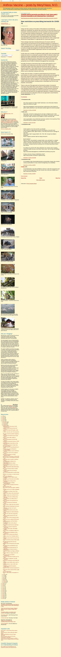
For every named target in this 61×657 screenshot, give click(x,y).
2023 (3, 418)
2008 (3, 597)
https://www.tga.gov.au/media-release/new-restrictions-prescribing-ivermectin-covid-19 (39, 18)
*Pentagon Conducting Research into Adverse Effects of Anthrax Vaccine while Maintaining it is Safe (10, 605)
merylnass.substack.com (5, 24)
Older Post (58, 178)
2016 (3, 588)
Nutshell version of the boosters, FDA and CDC (11, 456)
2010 (3, 595)
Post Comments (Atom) (32, 183)
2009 (3, 596)
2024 (3, 417)
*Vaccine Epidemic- (5, 623)
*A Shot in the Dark (4, 617)
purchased (13, 407)
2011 (3, 593)
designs (10, 405)
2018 (3, 585)
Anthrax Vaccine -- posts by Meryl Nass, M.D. (30, 5)
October (4, 424)
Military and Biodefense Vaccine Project (8, 634)
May (4, 577)
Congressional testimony (8, 122)
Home (40, 178)
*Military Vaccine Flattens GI (6, 620)
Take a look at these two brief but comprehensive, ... (8, 555)
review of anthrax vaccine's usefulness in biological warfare (9, 121)
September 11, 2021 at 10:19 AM (29, 157)
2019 (3, 584)
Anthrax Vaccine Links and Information (8, 636)
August (4, 574)
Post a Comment (24, 176)
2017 (3, 586)
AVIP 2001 (3, 635)
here (4, 133)
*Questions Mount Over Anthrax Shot (8, 621)
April (4, 578)
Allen (23, 166)
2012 (3, 592)
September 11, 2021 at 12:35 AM (29, 110)
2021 (3, 420)
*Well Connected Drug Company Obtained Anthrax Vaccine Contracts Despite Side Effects (9, 609)
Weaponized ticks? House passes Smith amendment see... (10, 427)
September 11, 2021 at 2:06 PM (29, 165)
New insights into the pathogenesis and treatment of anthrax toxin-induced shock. (9, 647)
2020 (3, 583)
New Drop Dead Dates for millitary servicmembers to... (9, 483)
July (4, 575)
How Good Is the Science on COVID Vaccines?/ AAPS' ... (9, 455)
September (5, 425)
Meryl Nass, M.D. (9, 113)
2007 (3, 598)
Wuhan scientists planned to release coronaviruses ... (9, 463)
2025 (3, 416)
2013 (3, 591)
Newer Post (23, 178)
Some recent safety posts (7, 476)
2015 (3, 589)
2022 (3, 419)
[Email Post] (34, 94)
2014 (3, 590)
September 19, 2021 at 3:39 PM (29, 173)
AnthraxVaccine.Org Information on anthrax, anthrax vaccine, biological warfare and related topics (10, 639)
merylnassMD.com (4, 23)
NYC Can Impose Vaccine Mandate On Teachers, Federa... (9, 449)
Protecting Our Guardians (6, 637)
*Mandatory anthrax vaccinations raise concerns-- (8, 613)
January (4, 582)
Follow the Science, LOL (7, 486)
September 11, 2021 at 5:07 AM (29, 122)
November (5, 423)
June (4, 576)
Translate (10, 56)
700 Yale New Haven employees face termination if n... (9, 461)
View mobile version (40, 180)
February (4, 581)
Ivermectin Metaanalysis (7, 571)
